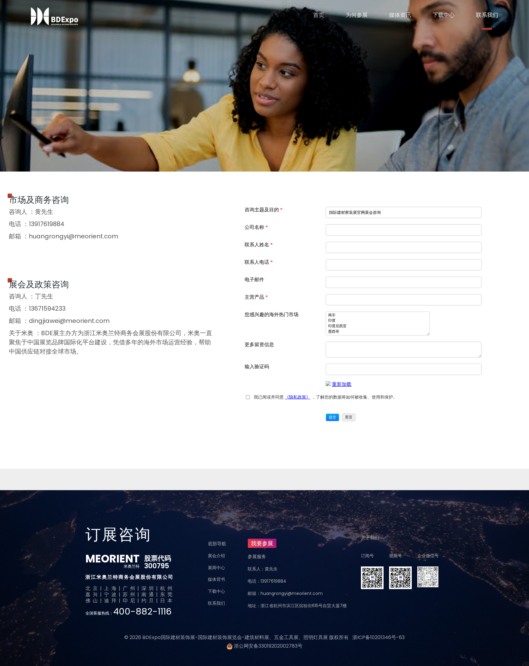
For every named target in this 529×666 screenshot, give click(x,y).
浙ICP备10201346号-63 (378, 637)
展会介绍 (216, 556)
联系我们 (487, 15)
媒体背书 (216, 579)
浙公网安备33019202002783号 (268, 645)
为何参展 (357, 15)
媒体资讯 (400, 15)
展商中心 (216, 568)
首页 (318, 15)
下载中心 (444, 15)
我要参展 (262, 543)
